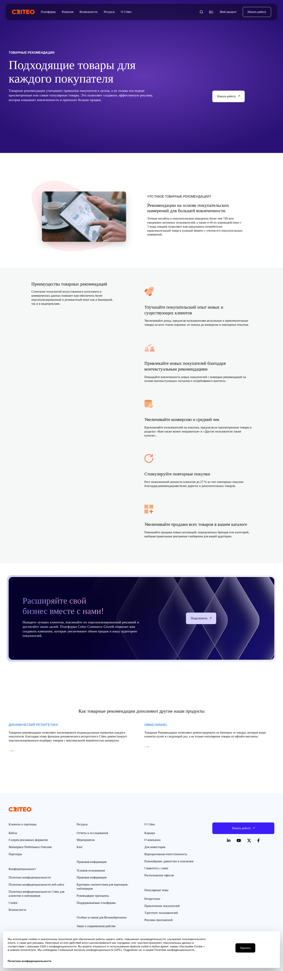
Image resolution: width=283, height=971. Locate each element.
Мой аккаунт (228, 11)
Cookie (13, 902)
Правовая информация (91, 877)
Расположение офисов (159, 875)
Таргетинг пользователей (161, 912)
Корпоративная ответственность (165, 854)
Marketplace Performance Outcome (30, 847)
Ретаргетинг (152, 898)
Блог (80, 847)
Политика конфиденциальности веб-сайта (36, 884)
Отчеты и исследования (92, 833)
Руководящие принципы (93, 895)
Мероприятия (86, 840)
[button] (201, 11)
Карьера (149, 833)
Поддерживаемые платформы (96, 902)
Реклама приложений (158, 920)
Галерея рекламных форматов (28, 840)
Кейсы (13, 833)
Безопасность (17, 909)
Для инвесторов (154, 847)
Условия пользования (91, 870)
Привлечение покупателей (162, 906)
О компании (152, 840)
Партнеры (15, 854)
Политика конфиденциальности (30, 877)
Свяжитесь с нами (156, 868)
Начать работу (257, 11)
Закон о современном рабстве (96, 926)
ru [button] (211, 11)
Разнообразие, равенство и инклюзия (168, 861)
